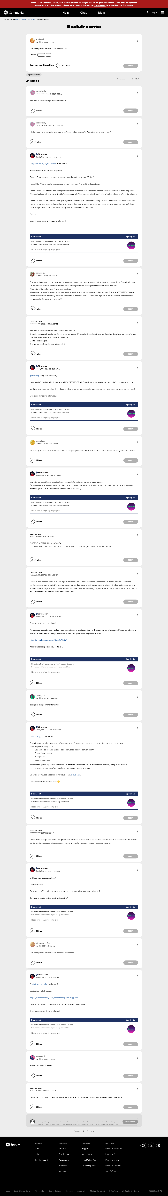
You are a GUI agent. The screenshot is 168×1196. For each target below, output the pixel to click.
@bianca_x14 (37, 736)
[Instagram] (143, 1145)
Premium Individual (113, 1148)
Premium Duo (111, 1154)
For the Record (41, 1159)
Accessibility (81, 1191)
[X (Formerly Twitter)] (151, 1145)
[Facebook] (159, 1145)
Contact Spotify (89, 1165)
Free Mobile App (89, 1159)
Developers (64, 1154)
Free (48, 55)
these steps (100, 5)
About (38, 1148)
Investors (63, 1165)
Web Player (87, 1154)
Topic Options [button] (33, 74)
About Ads (69, 1191)
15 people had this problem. (42, 65)
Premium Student (113, 1165)
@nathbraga (35, 375)
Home (17, 19)
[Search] (147, 12)
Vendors (62, 1171)
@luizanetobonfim (40, 984)
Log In (154, 12)
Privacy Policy (40, 1191)
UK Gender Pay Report (130, 1191)
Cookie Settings (55, 1191)
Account (41, 55)
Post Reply (130, 1122)
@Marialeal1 (51, 163)
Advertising (64, 1159)
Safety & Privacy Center (22, 1191)
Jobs (37, 1154)
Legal (8, 1191)
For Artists (63, 1148)
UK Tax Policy (113, 1191)
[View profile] (32, 40)
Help (66, 13)
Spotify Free (110, 1171)
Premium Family (112, 1159)
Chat (83, 13)
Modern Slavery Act (97, 1191)
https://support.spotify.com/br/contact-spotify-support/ (54, 997)
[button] (137, 41)
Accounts (31, 19)
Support (85, 1148)
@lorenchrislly (38, 163)
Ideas (101, 13)
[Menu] (162, 12)
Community (16, 13)
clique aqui (75, 774)
